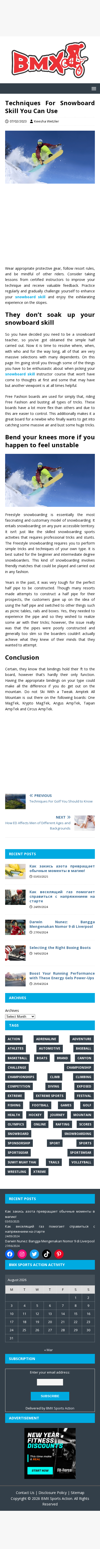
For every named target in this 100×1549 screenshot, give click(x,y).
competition (19, 1086)
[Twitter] (34, 1254)
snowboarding (77, 1134)
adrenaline (46, 1039)
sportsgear (18, 1152)
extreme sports (49, 1096)
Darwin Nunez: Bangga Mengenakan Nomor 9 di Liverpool (62, 924)
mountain (82, 1115)
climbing (83, 1077)
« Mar (48, 1350)
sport (54, 1143)
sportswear (80, 1152)
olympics (16, 1124)
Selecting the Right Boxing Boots (60, 947)
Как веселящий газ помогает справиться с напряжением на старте (62, 896)
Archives (12, 1010)
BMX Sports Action (60, 1408)
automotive (49, 1048)
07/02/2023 (18, 121)
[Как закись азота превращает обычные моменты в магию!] (15, 876)
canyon (84, 1058)
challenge (17, 1067)
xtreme (39, 1172)
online (40, 1124)
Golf (87, 1105)
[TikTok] (46, 1254)
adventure (81, 1039)
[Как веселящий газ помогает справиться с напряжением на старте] (15, 901)
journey (57, 1115)
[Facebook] (9, 1254)
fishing (14, 1105)
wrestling (17, 1172)
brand (62, 1058)
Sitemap (77, 1492)
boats (42, 1058)
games (66, 1105)
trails (53, 1162)
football (40, 1105)
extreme (15, 1096)
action (14, 1039)
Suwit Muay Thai (22, 1162)
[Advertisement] (50, 18)
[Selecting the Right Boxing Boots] (15, 957)
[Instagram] (22, 1254)
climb (55, 1077)
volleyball (81, 1162)
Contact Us (25, 1492)
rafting (62, 1124)
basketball (17, 1058)
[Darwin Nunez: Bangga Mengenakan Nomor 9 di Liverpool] (15, 932)
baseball (83, 1048)
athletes (15, 1048)
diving (53, 1086)
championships (21, 1077)
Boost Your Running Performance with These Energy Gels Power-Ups (62, 975)
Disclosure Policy (52, 1492)
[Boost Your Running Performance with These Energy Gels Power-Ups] (15, 983)
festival (84, 1096)
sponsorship (19, 1143)
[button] (93, 88)
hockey (35, 1115)
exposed (84, 1086)
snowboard (18, 1134)
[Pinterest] (59, 1254)
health (14, 1115)
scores (85, 1124)
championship (79, 1067)
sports (85, 1143)
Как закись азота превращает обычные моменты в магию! (62, 868)
